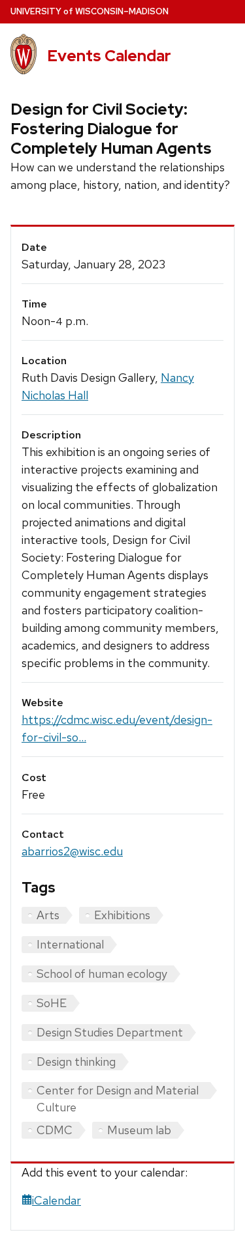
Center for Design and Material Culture (118, 1091)
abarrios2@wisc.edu (72, 851)
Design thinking (76, 1061)
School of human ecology (102, 973)
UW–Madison (89, 11)
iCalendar (56, 1200)
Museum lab (139, 1129)
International (70, 944)
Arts (48, 914)
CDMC (55, 1129)
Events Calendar (109, 56)
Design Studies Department (110, 1032)
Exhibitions (122, 914)
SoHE (52, 1002)
